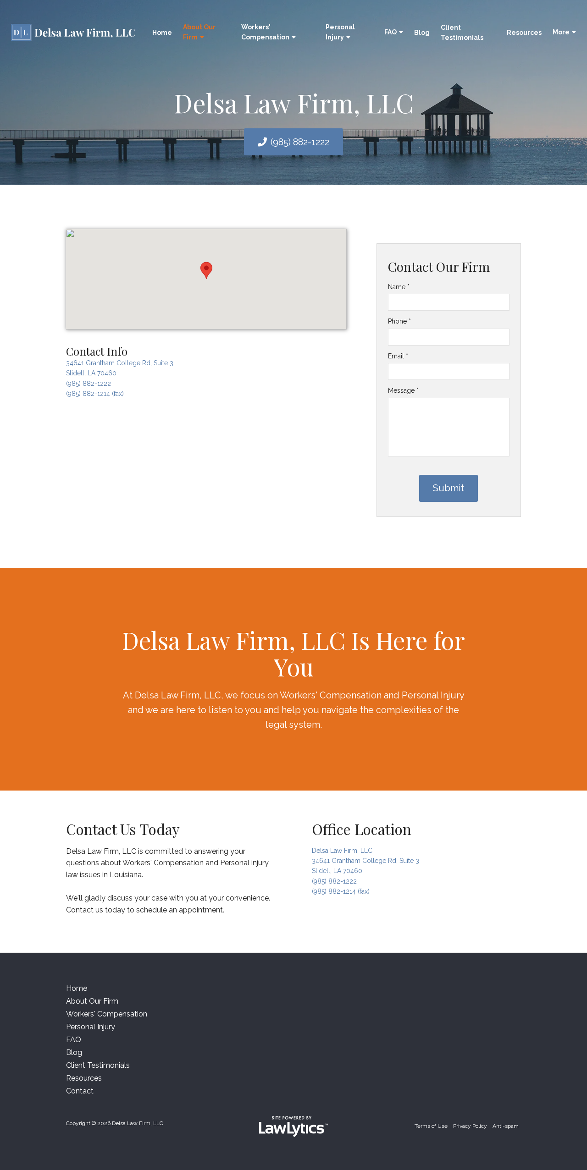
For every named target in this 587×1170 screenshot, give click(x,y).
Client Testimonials (462, 32)
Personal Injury (340, 32)
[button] (206, 270)
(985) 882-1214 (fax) (95, 393)
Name (399, 287)
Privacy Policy (470, 1126)
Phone (399, 321)
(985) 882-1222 (300, 142)
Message (403, 390)
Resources (524, 32)
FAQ (390, 32)
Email (398, 356)
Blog (422, 32)
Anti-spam (506, 1126)
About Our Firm (199, 32)
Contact (80, 1091)
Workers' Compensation (265, 32)
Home (162, 32)
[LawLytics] (293, 1126)
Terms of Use (431, 1126)
